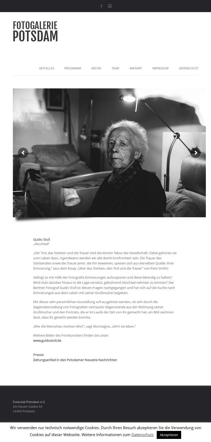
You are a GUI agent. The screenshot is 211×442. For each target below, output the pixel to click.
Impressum (160, 68)
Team (115, 68)
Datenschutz (188, 68)
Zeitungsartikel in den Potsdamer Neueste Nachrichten (75, 359)
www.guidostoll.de (47, 340)
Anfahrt (135, 68)
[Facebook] (101, 6)
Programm (72, 68)
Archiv (96, 68)
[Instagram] (110, 6)
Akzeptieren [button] (169, 434)
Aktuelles (46, 68)
